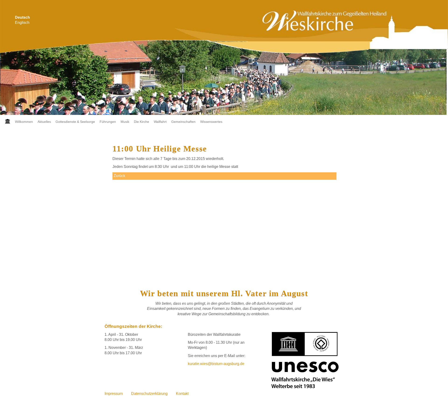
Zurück (119, 176)
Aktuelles (44, 122)
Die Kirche (141, 122)
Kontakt (182, 394)
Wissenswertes (211, 122)
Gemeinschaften (183, 122)
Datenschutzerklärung (149, 394)
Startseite (6, 122)
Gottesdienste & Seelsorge (75, 122)
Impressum (114, 394)
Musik (125, 122)
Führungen (108, 122)
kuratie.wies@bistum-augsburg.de (216, 364)
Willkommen (24, 122)
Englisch (22, 23)
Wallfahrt (160, 122)
